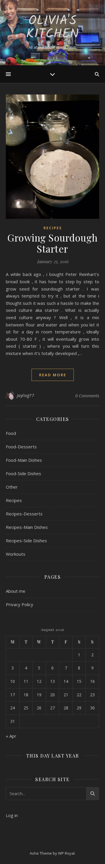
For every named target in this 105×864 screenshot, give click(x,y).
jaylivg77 (25, 395)
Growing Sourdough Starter (52, 243)
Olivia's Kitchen (52, 28)
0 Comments (87, 395)
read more (52, 374)
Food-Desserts (21, 447)
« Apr (11, 736)
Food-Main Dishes (24, 460)
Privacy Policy (19, 604)
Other (12, 487)
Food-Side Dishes (23, 473)
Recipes (52, 227)
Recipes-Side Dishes (26, 540)
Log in (12, 815)
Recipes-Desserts (24, 514)
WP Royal (66, 853)
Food (11, 433)
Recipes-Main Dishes (27, 527)
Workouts (15, 554)
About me (15, 591)
